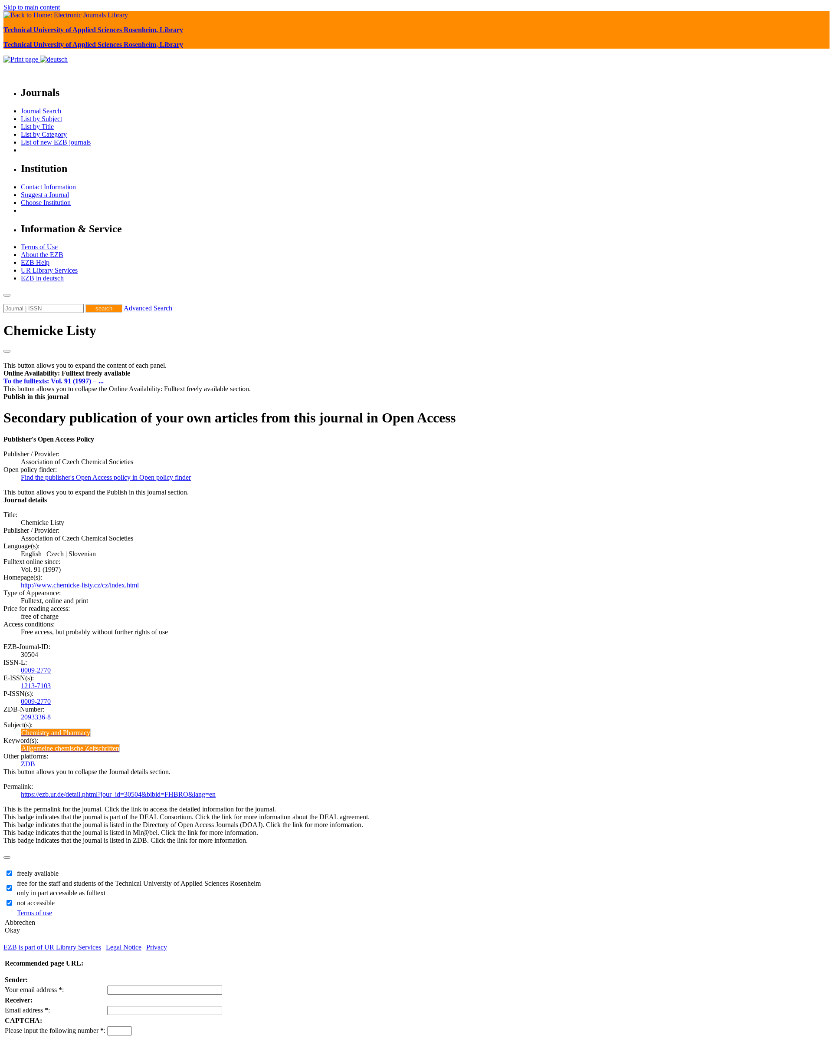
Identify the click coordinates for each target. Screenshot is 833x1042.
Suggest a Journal (45, 194)
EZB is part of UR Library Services (52, 947)
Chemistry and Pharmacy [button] (55, 732)
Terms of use (34, 913)
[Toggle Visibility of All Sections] (6, 351)
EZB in (42, 278)
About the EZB (42, 254)
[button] (66, 373)
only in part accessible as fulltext (61, 893)
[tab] (416, 373)
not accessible (36, 903)
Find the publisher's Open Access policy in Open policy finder (106, 477)
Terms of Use (39, 247)
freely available (38, 873)
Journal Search (41, 111)
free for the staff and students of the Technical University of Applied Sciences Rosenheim (139, 883)
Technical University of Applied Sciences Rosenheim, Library (93, 29)
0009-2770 (36, 670)
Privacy (156, 947)
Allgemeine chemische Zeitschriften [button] (70, 748)
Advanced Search (148, 308)
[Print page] (21, 59)
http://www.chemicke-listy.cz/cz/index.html (80, 585)
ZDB (28, 764)
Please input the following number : (55, 1030)
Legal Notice (123, 947)
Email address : (27, 1010)
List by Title (37, 126)
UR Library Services (49, 270)
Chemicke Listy (49, 330)
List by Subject (41, 118)
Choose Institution (46, 202)
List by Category (44, 134)
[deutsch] (54, 59)
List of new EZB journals (56, 142)
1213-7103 (36, 685)
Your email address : (34, 989)
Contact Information (48, 187)
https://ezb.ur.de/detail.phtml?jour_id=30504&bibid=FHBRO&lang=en (118, 794)
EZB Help (35, 262)
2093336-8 (36, 717)
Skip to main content (31, 7)
